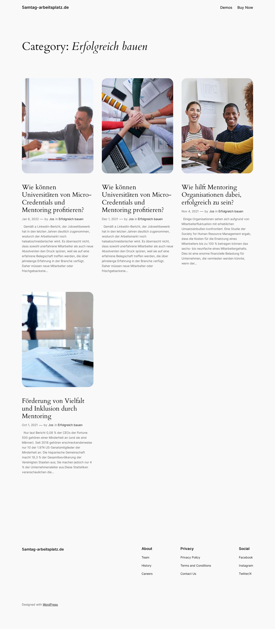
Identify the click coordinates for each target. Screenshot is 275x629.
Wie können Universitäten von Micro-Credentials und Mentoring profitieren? (57, 199)
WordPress (50, 604)
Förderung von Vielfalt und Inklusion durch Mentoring (53, 408)
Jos (51, 219)
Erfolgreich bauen (71, 219)
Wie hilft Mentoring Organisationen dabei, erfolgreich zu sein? (211, 195)
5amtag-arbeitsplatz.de (45, 7)
